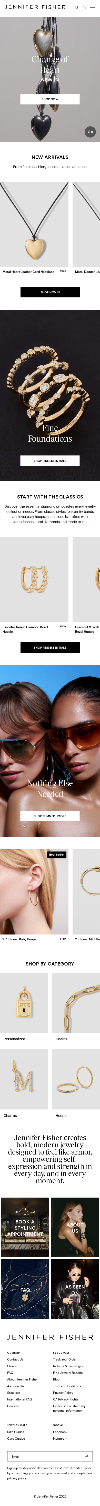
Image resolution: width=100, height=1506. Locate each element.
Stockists (13, 1392)
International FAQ (19, 1399)
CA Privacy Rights (65, 1399)
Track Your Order (64, 1359)
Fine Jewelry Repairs (68, 1372)
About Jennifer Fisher (22, 1379)
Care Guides (16, 1438)
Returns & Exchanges (68, 1366)
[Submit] (86, 1456)
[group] (50, 231)
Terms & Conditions (67, 1386)
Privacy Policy (63, 1392)
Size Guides (15, 1432)
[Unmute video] (90, 132)
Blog (56, 1379)
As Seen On (15, 1386)
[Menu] (92, 7)
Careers (12, 1406)
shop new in (50, 292)
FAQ (10, 1372)
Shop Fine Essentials (50, 647)
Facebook (60, 1432)
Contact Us (15, 1359)
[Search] (76, 7)
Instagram (60, 1438)
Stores (11, 1366)
